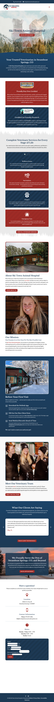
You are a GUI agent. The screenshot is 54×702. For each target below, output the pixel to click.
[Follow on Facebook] (26, 696)
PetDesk (31, 698)
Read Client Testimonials (27, 540)
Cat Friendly (27, 120)
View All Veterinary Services (27, 232)
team (14, 486)
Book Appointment (27, 35)
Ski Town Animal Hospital (16, 66)
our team (27, 280)
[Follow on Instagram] (28, 696)
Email (9, 647)
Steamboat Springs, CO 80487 (27, 603)
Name (9, 641)
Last (19, 645)
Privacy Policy (36, 698)
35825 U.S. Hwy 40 (27, 601)
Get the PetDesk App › (32, 409)
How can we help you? (13, 652)
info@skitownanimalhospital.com (31, 1)
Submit (10, 656)
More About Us (11, 290)
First (19, 643)
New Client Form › (29, 415)
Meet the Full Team (13, 494)
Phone (9, 649)
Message (9, 654)
